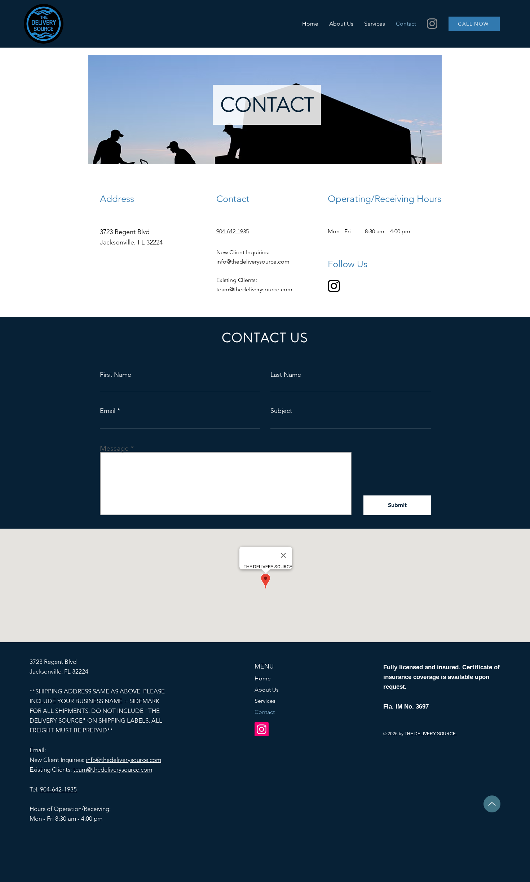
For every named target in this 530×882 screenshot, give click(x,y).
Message (114, 448)
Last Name (285, 374)
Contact (265, 712)
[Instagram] (432, 24)
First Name (115, 374)
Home (263, 678)
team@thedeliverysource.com (254, 289)
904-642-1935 (58, 789)
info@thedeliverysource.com (253, 261)
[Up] (491, 803)
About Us (267, 689)
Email (107, 410)
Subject (281, 410)
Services (265, 700)
